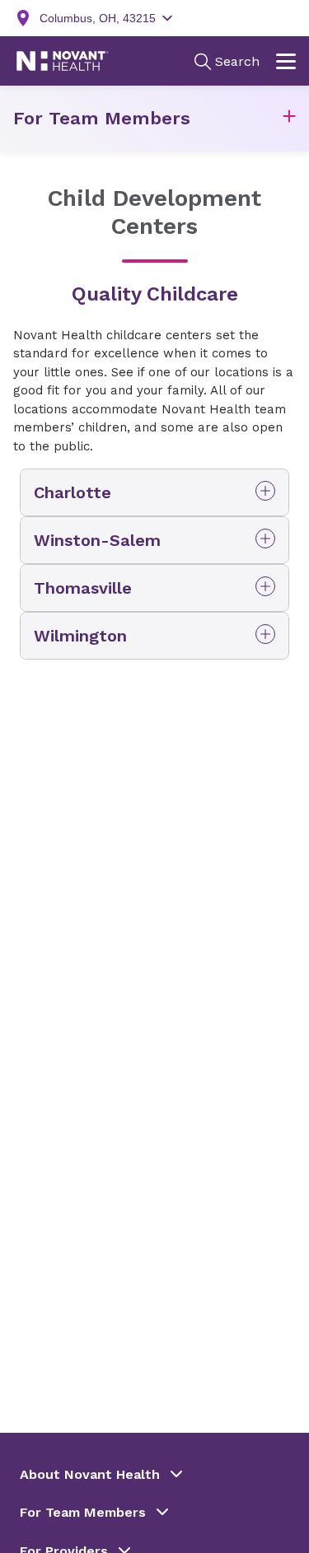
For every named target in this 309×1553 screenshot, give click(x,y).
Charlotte (72, 492)
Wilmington (80, 636)
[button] (289, 119)
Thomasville (83, 588)
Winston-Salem (97, 540)
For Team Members (101, 118)
